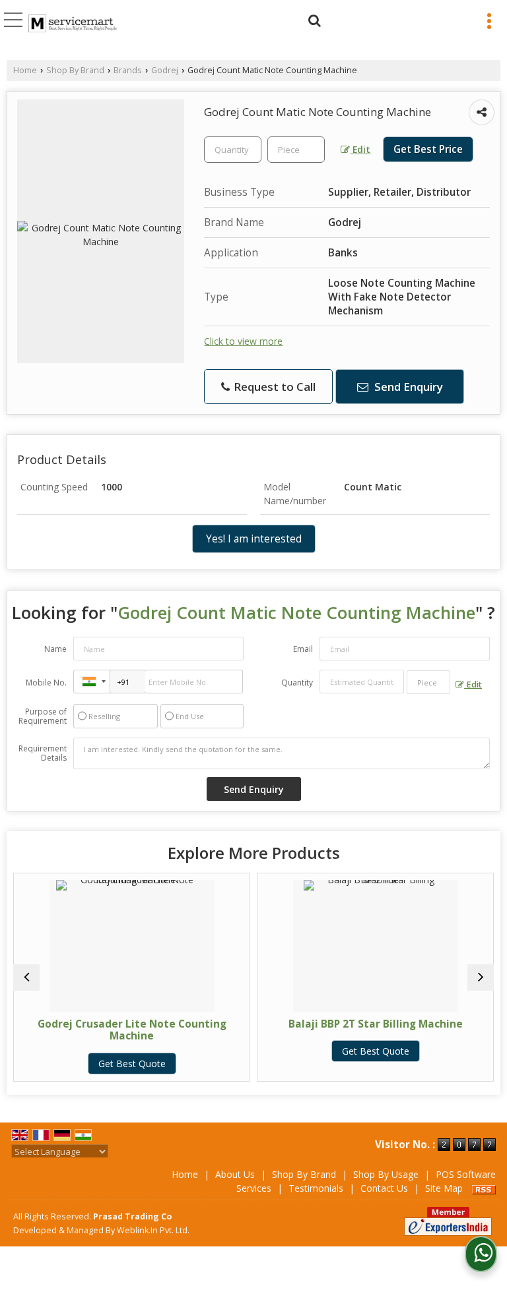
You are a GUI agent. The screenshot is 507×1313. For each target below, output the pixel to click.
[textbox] (296, 149)
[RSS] (484, 1188)
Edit (360, 149)
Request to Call (273, 386)
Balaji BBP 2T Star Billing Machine (321, 1024)
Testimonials (315, 1188)
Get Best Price (428, 149)
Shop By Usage (386, 1174)
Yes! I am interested (254, 539)
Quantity (297, 682)
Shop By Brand (75, 70)
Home (25, 70)
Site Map (444, 1188)
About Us (235, 1174)
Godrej (164, 70)
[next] (480, 977)
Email (303, 649)
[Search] (312, 19)
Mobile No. (46, 682)
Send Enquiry (407, 386)
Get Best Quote (78, 1063)
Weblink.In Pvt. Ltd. (153, 1230)
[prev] (26, 977)
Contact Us (384, 1188)
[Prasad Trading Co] (73, 24)
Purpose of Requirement (42, 716)
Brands (128, 70)
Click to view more (243, 341)
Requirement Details (42, 753)
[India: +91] (91, 681)
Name (55, 649)
